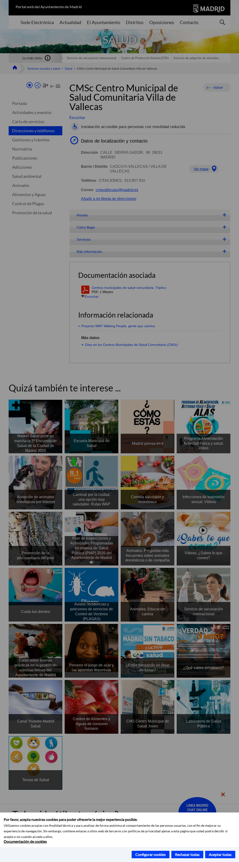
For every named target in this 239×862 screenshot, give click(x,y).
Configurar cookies (150, 854)
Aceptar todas (220, 854)
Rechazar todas (187, 854)
